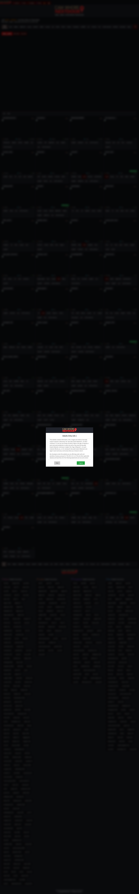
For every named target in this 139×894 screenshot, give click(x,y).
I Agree (81, 463)
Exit (57, 463)
